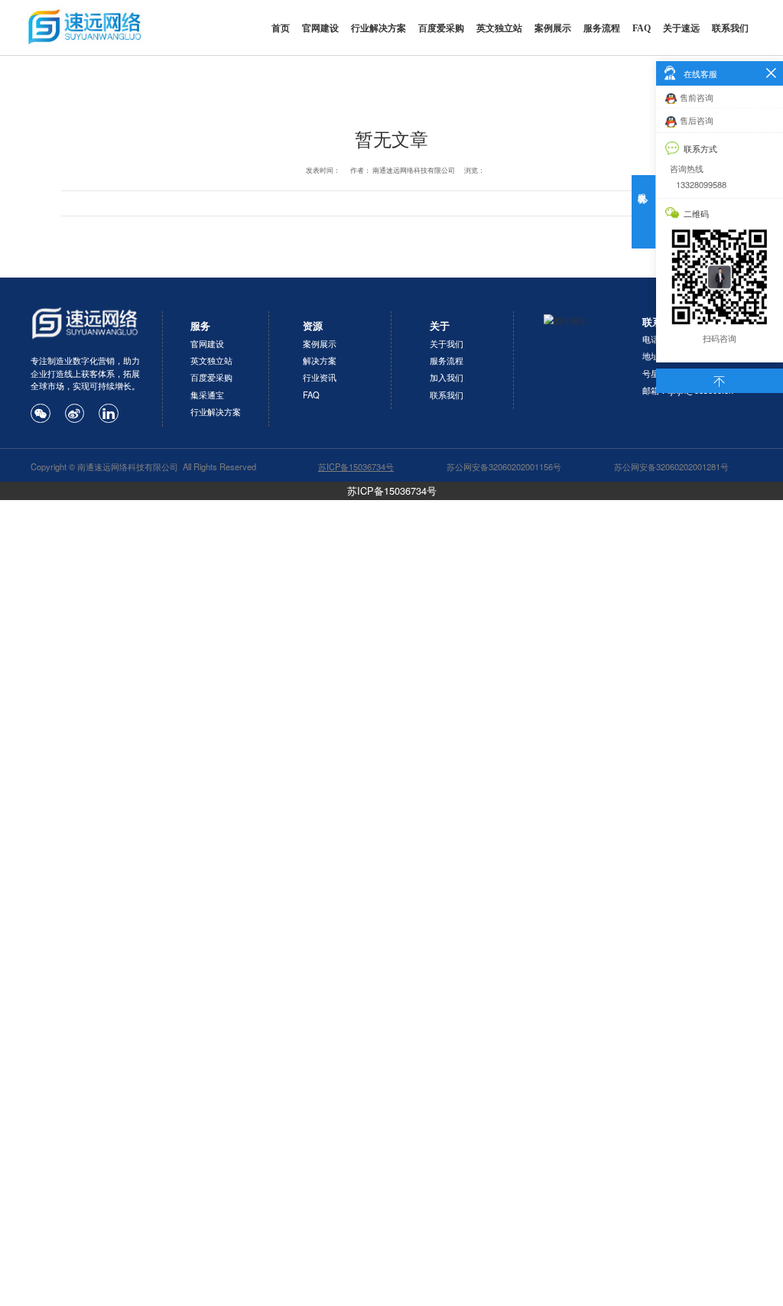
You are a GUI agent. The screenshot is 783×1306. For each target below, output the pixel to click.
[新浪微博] (75, 414)
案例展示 (552, 28)
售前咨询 (696, 97)
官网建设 (320, 28)
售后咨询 (696, 120)
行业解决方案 (378, 28)
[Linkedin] (109, 414)
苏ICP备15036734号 (392, 490)
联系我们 (730, 28)
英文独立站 (499, 28)
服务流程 (601, 28)
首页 (280, 28)
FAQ (641, 28)
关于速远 (681, 28)
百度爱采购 (441, 28)
